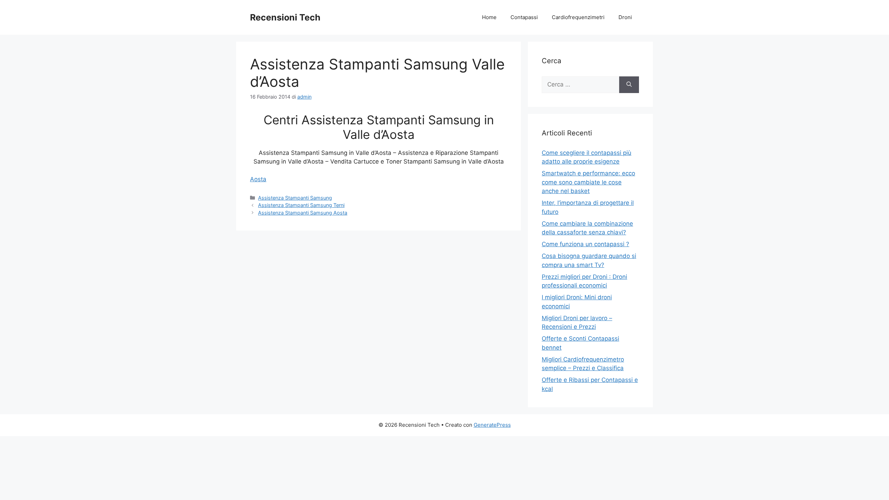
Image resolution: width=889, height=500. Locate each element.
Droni (625, 17)
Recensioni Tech (285, 17)
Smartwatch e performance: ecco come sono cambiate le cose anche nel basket (588, 182)
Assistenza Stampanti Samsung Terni (301, 205)
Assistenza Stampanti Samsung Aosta (302, 213)
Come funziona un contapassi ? (585, 244)
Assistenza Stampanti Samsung (295, 198)
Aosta (258, 179)
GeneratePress (492, 425)
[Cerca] (629, 84)
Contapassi (524, 17)
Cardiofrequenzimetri (578, 17)
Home (489, 17)
